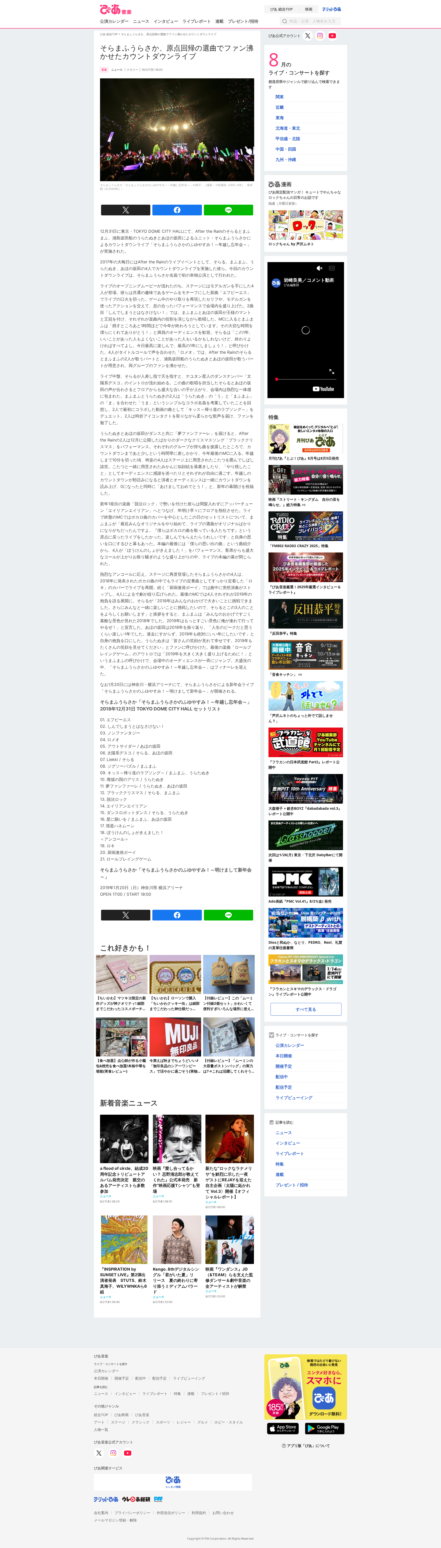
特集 (280, 1164)
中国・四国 (286, 149)
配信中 (282, 1076)
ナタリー (132, 69)
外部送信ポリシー (171, 1512)
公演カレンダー (290, 1045)
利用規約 (199, 1512)
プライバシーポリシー (132, 1512)
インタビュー (166, 21)
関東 (280, 97)
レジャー (184, 1422)
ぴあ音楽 (142, 1414)
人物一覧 (101, 1429)
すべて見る (306, 1009)
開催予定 (284, 1066)
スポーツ (163, 1422)
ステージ (118, 1422)
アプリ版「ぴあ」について (308, 1446)
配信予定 (284, 1087)
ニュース (141, 21)
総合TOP (101, 1414)
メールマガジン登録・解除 (115, 1520)
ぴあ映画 (121, 1414)
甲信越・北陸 (288, 138)
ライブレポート (196, 21)
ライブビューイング (294, 1097)
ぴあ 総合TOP (281, 9)
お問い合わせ (223, 1512)
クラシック (141, 1422)
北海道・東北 (288, 128)
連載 (219, 21)
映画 (308, 9)
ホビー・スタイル (228, 1422)
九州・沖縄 (286, 159)
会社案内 (101, 1512)
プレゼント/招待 (243, 21)
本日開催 (284, 1056)
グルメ (202, 1422)
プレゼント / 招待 (292, 1185)
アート (99, 1422)
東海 (280, 117)
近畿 (280, 107)
